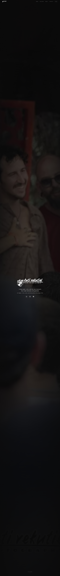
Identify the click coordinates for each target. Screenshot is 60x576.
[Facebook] (33, 296)
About (46, 1)
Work (37, 1)
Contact (51, 1)
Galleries (42, 1)
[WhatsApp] (26, 296)
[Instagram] (30, 296)
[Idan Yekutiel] (4, 1)
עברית (56, 1)
